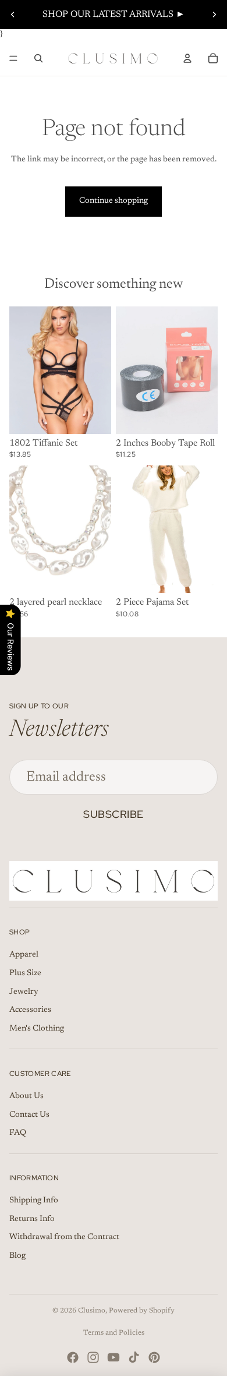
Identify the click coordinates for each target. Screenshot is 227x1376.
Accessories (30, 1010)
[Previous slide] (13, 14)
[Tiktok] (134, 1357)
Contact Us (29, 1115)
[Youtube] (113, 1357)
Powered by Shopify (142, 1310)
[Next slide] (214, 14)
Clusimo (91, 1310)
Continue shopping (113, 201)
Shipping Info (33, 1201)
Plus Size (25, 973)
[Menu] (13, 58)
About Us (26, 1096)
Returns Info (32, 1219)
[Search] (38, 58)
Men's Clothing (36, 1029)
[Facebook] (73, 1357)
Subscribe (113, 814)
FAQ (17, 1133)
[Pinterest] (154, 1357)
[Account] (187, 58)
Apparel (23, 955)
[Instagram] (93, 1357)
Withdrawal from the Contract (64, 1237)
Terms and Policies (113, 1332)
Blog (17, 1256)
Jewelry (23, 992)
